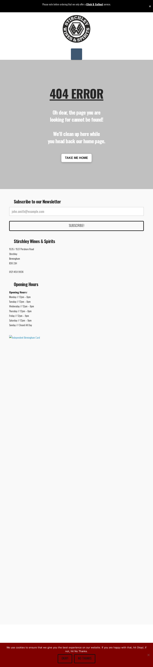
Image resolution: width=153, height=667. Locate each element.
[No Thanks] (148, 655)
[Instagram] (97, 643)
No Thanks (84, 658)
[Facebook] (56, 643)
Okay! (65, 658)
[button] (76, 54)
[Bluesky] (83, 643)
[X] (70, 643)
